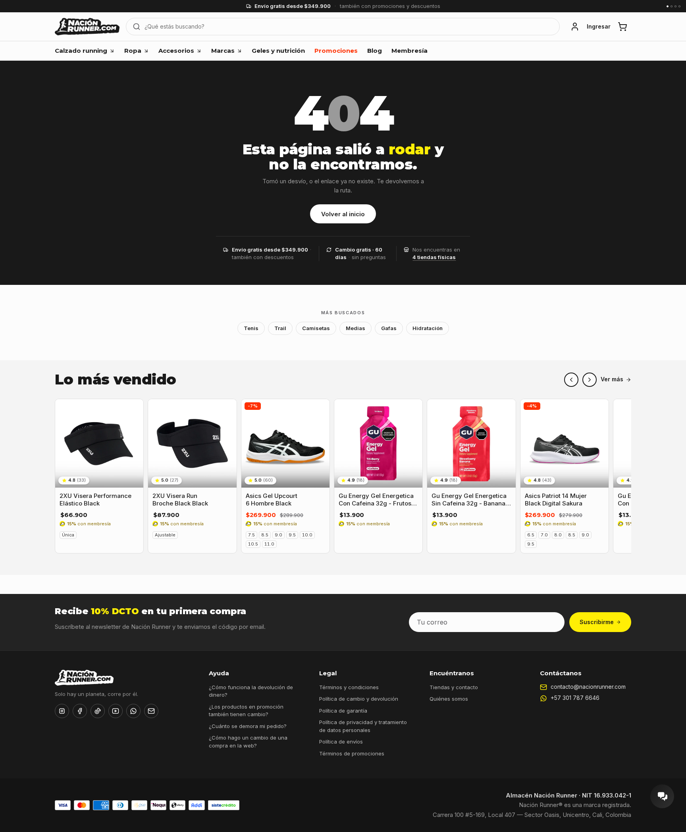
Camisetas (316, 328)
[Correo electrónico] (151, 711)
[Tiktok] (98, 711)
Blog (374, 50)
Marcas (223, 50)
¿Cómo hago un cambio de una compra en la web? (248, 741)
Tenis (251, 328)
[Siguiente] (589, 380)
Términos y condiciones (349, 687)
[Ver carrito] (622, 26)
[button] (575, 26)
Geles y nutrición (278, 50)
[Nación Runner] (87, 26)
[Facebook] (80, 711)
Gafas (389, 328)
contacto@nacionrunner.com (588, 686)
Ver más (612, 379)
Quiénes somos (449, 699)
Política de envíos (341, 741)
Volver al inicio (343, 214)
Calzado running (81, 50)
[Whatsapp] (133, 711)
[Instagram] (62, 711)
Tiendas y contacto (454, 687)
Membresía (409, 50)
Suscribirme (597, 622)
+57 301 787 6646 (575, 697)
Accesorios (176, 50)
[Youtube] (115, 711)
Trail (280, 328)
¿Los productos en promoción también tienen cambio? (246, 710)
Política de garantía (343, 710)
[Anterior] (571, 380)
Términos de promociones (351, 753)
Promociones (336, 50)
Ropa (132, 50)
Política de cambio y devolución (358, 699)
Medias (355, 328)
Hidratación (427, 328)
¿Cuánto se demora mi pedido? (248, 726)
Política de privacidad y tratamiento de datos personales (363, 726)
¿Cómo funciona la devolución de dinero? (251, 691)
